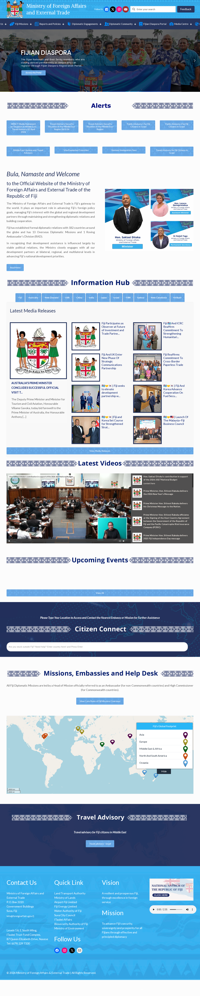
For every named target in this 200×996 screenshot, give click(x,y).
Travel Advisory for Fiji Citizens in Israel (172, 151)
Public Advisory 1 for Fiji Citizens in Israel (138, 125)
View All (100, 593)
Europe (143, 741)
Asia (141, 734)
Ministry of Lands (64, 897)
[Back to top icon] (142, 989)
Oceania (143, 762)
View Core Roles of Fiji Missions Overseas (100, 701)
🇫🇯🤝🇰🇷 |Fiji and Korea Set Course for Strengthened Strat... (112, 422)
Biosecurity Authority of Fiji (71, 924)
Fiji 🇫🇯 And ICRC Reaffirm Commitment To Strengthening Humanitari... (173, 330)
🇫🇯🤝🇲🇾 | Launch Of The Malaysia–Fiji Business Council (175, 420)
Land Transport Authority (69, 893)
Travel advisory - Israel (100, 843)
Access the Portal (33, 73)
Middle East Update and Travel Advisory (28, 151)
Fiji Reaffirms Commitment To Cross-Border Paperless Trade (173, 359)
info (9, 916)
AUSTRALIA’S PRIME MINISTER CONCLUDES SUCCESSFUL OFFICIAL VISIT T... (35, 387)
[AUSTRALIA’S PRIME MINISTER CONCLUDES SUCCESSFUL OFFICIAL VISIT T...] (38, 350)
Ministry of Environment (69, 928)
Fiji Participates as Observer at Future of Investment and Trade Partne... (113, 328)
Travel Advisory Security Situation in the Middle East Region (100, 127)
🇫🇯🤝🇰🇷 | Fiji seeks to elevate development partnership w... (113, 391)
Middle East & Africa (150, 748)
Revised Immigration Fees (124, 150)
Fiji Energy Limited (65, 906)
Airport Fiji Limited (65, 902)
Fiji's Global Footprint (164, 726)
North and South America (153, 755)
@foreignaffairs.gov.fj (22, 916)
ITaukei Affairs (63, 919)
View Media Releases (100, 451)
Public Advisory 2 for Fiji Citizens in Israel (176, 125)
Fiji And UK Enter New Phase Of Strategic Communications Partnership (112, 361)
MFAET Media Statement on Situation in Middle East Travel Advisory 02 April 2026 (23, 128)
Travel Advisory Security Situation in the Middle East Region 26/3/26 (61, 127)
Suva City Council (64, 915)
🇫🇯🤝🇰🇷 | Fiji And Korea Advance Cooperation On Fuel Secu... (174, 391)
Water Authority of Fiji (68, 910)
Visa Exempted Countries (76, 150)
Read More (15, 267)
